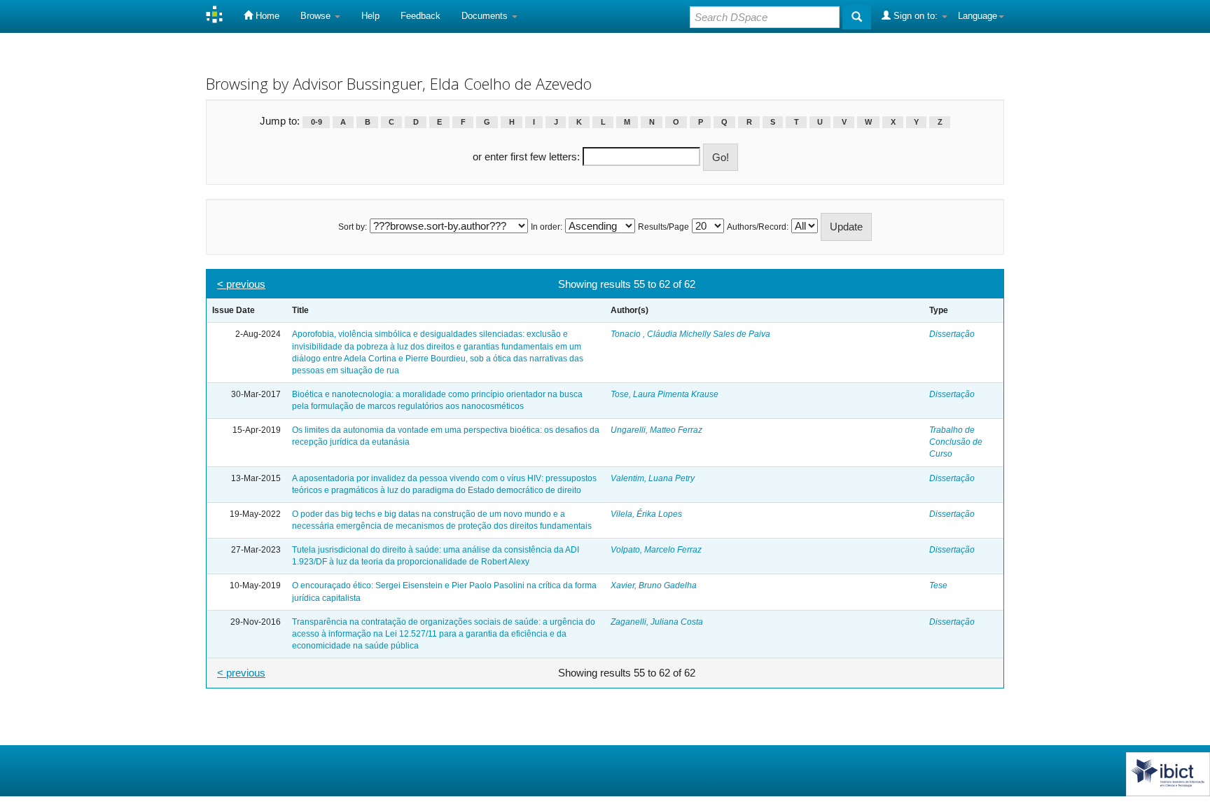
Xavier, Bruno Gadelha (654, 585)
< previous (241, 284)
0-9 (316, 122)
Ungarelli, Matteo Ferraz (656, 430)
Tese (938, 585)
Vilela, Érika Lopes (646, 514)
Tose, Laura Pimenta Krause (664, 394)
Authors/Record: (757, 227)
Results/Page (663, 227)
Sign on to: (915, 16)
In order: (546, 227)
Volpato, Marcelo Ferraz (656, 550)
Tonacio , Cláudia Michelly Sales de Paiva (690, 334)
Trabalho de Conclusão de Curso (955, 442)
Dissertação (952, 334)
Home (266, 16)
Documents (485, 16)
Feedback (420, 16)
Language (977, 16)
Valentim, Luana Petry (653, 478)
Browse (316, 16)
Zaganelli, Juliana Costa (657, 622)
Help (370, 16)
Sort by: (352, 227)
